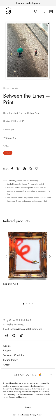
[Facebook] (12, 168)
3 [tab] (29, 303)
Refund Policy (10, 360)
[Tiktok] (21, 336)
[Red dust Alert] (28, 255)
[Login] (43, 11)
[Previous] (6, 256)
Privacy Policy (35, 414)
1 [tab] (23, 304)
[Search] (36, 11)
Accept (28, 407)
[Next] (50, 256)
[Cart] (51, 11)
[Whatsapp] (30, 168)
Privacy (7, 350)
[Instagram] (6, 336)
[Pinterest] (24, 168)
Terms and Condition (13, 355)
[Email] (36, 168)
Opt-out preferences (21, 414)
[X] (18, 168)
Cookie (7, 346)
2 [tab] (26, 303)
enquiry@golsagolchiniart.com (26, 329)
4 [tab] (32, 303)
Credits (6, 364)
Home (6, 88)
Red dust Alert (10, 284)
